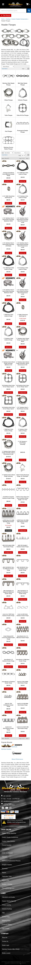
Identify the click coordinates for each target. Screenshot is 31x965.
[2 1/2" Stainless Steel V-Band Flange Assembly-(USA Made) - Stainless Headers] (4, 231)
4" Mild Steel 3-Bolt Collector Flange (8, 430)
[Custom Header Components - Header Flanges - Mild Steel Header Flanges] (22, 76)
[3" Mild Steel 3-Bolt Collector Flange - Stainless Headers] (4, 303)
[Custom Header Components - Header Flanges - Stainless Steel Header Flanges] (8, 76)
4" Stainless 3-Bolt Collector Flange (22, 430)
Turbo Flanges (8, 115)
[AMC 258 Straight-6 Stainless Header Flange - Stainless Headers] (18, 533)
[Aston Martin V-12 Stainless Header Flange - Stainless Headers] (4, 648)
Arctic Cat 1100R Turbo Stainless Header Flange (8, 614)
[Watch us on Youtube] (6, 808)
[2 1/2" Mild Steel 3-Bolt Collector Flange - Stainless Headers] (18, 161)
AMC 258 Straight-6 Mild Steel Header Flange (8, 546)
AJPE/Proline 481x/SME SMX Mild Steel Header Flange (8, 521)
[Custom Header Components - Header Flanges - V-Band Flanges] (8, 92)
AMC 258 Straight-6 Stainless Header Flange (23, 546)
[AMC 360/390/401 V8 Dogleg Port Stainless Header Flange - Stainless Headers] (18, 579)
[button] (15, 11)
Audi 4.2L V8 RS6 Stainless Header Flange (8, 728)
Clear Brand (4, 68)
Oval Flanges (8, 131)
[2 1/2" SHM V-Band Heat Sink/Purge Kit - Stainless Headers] (4, 184)
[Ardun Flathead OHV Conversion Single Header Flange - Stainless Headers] (4, 624)
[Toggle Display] (27, 69)
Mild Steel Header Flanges (22, 83)
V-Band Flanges (8, 100)
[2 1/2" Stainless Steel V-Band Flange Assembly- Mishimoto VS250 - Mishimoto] (8, 206)
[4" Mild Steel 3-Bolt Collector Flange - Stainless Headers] (4, 417)
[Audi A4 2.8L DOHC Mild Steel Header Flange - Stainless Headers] (18, 715)
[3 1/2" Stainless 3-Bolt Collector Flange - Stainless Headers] (18, 256)
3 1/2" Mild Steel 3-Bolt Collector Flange (8, 268)
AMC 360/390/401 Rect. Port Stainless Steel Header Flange (22, 569)
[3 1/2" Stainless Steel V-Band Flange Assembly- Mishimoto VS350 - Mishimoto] (8, 278)
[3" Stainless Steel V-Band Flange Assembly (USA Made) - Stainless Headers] (18, 327)
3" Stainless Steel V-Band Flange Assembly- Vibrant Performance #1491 (22, 363)
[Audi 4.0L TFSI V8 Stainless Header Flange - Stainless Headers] (4, 692)
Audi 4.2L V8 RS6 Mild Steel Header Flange (22, 704)
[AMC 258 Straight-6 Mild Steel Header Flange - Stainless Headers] (4, 533)
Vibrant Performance (17, 759)
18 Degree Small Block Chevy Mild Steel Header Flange (8, 174)
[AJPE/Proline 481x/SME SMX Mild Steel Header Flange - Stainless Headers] (4, 508)
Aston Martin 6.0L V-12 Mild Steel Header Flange (23, 636)
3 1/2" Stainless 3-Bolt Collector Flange (22, 268)
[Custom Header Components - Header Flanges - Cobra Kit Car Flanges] (22, 108)
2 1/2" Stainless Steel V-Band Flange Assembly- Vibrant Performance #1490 (23, 220)
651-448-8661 (7, 796)
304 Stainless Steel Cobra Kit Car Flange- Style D (8, 408)
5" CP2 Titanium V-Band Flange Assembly (22, 443)
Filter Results (6, 15)
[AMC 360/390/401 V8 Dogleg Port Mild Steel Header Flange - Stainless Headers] (4, 579)
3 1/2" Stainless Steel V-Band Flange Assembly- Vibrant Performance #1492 (23, 292)
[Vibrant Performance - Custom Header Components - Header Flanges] (17, 753)
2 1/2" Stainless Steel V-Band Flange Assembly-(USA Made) (8, 244)
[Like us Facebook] (3, 808)
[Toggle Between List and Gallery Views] (27, 155)
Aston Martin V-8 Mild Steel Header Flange (22, 660)
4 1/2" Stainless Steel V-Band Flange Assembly (23, 408)
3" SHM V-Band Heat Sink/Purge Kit (23, 315)
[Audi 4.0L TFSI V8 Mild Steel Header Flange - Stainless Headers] (18, 670)
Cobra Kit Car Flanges (23, 115)
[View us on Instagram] (10, 808)
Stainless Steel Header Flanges (8, 83)
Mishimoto (14, 747)
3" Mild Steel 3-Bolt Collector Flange (8, 315)
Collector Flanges (22, 100)
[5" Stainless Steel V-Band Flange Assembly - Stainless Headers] (4, 463)
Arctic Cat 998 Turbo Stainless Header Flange (23, 614)
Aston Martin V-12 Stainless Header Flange (8, 660)
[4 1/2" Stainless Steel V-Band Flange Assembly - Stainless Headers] (18, 395)
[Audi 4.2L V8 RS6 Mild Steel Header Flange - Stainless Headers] (18, 692)
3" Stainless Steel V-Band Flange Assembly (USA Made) (22, 340)
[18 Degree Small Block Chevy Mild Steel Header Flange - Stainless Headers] (4, 161)
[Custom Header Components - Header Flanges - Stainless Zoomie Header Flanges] (8, 140)
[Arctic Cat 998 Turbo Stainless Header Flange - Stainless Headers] (18, 602)
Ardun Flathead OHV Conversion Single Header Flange (8, 637)
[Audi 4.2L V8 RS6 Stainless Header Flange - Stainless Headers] (4, 715)
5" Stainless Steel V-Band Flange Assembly (8, 475)
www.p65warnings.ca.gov (13, 824)
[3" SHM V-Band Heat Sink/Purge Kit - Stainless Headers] (18, 303)
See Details (8, 530)
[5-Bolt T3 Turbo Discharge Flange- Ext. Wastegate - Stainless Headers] (18, 463)
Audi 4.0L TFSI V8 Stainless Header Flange (8, 705)
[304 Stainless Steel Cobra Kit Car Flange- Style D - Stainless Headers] (4, 395)
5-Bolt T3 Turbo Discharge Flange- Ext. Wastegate (22, 475)
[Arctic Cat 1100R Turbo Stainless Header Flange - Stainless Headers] (4, 602)
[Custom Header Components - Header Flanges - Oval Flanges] (8, 124)
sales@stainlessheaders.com (11, 801)
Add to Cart (22, 181)
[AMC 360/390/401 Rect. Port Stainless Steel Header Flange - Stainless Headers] (18, 555)
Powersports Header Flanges (22, 131)
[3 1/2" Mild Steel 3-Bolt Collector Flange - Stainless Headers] (4, 256)
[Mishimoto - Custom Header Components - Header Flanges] (17, 745)
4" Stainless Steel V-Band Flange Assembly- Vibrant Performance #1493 (8, 453)
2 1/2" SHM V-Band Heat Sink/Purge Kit (8, 196)
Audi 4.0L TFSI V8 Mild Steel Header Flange (22, 682)
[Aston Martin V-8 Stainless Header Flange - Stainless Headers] (4, 670)
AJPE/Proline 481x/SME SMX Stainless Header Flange (22, 521)
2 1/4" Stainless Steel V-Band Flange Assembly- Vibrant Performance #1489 (23, 245)
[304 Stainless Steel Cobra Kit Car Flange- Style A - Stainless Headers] (4, 373)
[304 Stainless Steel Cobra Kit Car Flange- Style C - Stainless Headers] (18, 373)
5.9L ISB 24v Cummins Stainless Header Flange (8, 497)
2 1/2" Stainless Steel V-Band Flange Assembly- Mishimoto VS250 (8, 219)
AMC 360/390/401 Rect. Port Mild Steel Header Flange (8, 569)
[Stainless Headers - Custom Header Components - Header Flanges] (6, 746)
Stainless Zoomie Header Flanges (8, 148)
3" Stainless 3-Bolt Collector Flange (8, 339)
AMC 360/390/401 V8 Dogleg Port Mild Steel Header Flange (8, 592)
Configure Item (8, 181)
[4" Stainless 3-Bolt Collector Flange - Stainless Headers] (18, 417)
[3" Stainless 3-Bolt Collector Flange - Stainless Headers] (4, 327)
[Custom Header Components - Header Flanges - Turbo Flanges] (8, 108)
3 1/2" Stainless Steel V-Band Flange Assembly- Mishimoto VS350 (8, 291)
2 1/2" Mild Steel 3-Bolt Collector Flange (22, 173)
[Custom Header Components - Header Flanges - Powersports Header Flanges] (22, 123)
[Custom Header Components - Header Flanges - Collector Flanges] (22, 92)
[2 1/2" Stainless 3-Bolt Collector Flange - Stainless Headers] (18, 184)
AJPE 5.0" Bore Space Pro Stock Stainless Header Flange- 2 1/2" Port (22, 498)
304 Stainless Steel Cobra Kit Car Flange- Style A (8, 386)
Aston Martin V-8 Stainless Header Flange (8, 682)
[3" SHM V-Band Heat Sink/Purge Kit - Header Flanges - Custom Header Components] (22, 307)
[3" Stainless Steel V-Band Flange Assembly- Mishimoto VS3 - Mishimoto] (8, 350)
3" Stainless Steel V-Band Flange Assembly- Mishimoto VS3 (8, 363)
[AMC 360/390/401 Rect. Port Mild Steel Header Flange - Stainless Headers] (4, 555)
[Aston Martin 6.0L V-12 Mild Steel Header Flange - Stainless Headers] (18, 624)
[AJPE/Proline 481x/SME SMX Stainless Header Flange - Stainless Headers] (18, 508)
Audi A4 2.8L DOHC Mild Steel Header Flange (23, 727)
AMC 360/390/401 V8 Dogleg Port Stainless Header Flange (22, 592)
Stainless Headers (6, 749)
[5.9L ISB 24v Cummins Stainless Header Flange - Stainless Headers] (4, 485)
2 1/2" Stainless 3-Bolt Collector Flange (22, 196)
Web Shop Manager (21, 963)
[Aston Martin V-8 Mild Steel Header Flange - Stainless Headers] (18, 648)
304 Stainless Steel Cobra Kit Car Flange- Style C (22, 386)
